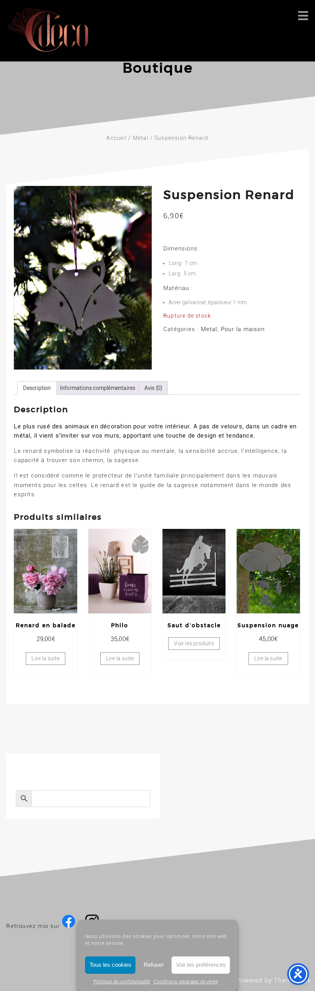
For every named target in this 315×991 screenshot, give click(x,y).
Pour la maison (243, 329)
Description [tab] (37, 388)
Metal (141, 138)
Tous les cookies (110, 964)
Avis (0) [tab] (153, 388)
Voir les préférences (201, 964)
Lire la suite (46, 658)
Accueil (116, 138)
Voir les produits (194, 643)
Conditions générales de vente (186, 981)
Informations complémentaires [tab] (98, 388)
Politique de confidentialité (121, 981)
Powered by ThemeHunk (273, 980)
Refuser (154, 964)
